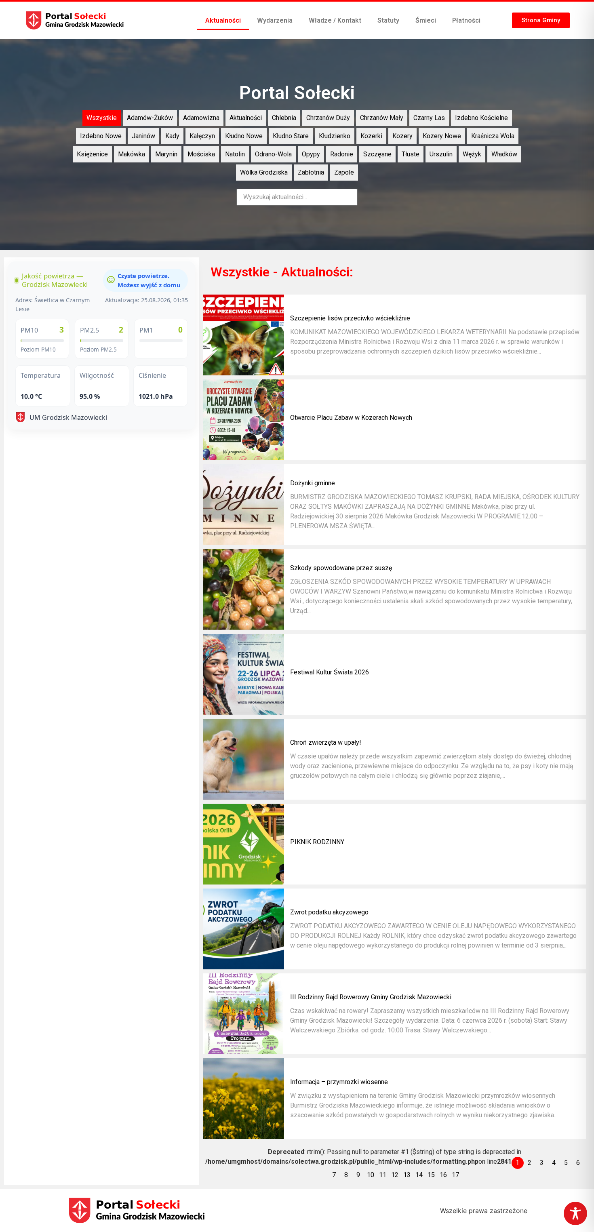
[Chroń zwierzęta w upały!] (243, 759)
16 (443, 1175)
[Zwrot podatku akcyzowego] (243, 929)
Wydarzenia (275, 20)
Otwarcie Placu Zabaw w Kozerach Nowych (351, 417)
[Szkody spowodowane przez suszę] (243, 589)
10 (370, 1175)
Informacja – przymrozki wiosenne (339, 1082)
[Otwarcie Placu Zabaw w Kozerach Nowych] (243, 419)
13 (407, 1175)
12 (394, 1175)
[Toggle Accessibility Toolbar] (575, 1213)
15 (431, 1175)
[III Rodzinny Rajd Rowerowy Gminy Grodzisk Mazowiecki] (243, 1013)
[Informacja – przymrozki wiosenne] (243, 1098)
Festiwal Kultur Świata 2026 (329, 672)
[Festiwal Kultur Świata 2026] (243, 674)
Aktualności (223, 20)
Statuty (388, 20)
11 (382, 1175)
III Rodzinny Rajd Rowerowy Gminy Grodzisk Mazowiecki (370, 997)
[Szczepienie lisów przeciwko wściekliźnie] (243, 335)
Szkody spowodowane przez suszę (341, 568)
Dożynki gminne (312, 483)
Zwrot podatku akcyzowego (329, 912)
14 (419, 1175)
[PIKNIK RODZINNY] (243, 844)
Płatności (466, 20)
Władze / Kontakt (335, 20)
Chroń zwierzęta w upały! (325, 742)
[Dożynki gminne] (243, 504)
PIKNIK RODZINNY (317, 842)
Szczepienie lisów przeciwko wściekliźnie (350, 318)
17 (455, 1175)
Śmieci (425, 20)
